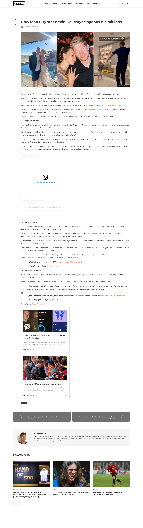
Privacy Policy (124, 519)
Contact (95, 519)
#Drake (42, 403)
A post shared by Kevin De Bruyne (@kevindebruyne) (45, 207)
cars (22, 18)
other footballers (94, 110)
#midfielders (77, 403)
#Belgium (32, 403)
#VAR (86, 403)
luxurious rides (83, 227)
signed (89, 125)
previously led (87, 438)
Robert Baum (28, 26)
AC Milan (112, 415)
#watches (95, 403)
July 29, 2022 (55, 266)
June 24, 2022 (57, 300)
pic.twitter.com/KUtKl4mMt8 (69, 262)
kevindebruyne (38, 304)
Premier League (18, 489)
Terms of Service (108, 519)
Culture (55, 489)
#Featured (51, 403)
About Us (85, 519)
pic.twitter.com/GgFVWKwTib (112, 296)
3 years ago (35, 26)
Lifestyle (55, 4)
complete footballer (113, 105)
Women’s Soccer (82, 4)
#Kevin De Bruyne (64, 403)
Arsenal (95, 489)
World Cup (96, 4)
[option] (32, 479)
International (31, 415)
